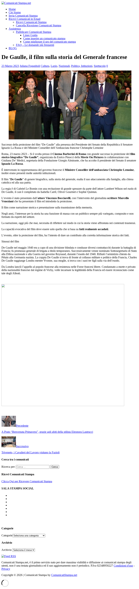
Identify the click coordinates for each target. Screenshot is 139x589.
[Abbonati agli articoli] (8, 556)
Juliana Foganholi (30, 65)
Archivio (6, 549)
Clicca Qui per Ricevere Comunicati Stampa (26, 481)
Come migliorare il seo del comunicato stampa (49, 41)
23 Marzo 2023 (10, 65)
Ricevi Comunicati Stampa (31, 22)
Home (12, 9)
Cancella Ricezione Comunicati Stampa (38, 25)
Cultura (45, 65)
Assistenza (15, 28)
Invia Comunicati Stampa (23, 15)
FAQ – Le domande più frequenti (35, 44)
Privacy (5, 568)
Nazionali (64, 65)
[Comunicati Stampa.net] (16, 3)
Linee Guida (30, 35)
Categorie (6, 535)
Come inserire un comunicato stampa (44, 38)
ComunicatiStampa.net (64, 575)
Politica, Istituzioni (81, 65)
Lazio (54, 65)
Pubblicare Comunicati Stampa (33, 31)
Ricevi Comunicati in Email (24, 18)
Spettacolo (100, 65)
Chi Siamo (15, 12)
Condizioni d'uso (123, 565)
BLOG (13, 48)
